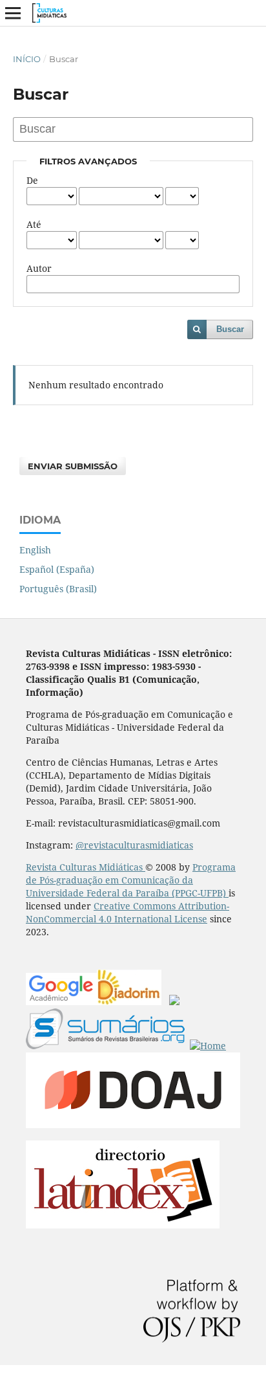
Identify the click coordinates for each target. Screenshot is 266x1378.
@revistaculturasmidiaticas (134, 845)
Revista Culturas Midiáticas (85, 867)
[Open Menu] (13, 13)
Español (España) (56, 569)
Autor (39, 268)
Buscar (230, 329)
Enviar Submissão (73, 466)
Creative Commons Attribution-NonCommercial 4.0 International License (127, 912)
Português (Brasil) (58, 589)
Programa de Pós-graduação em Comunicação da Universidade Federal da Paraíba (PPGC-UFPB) (131, 880)
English (35, 550)
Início (27, 59)
